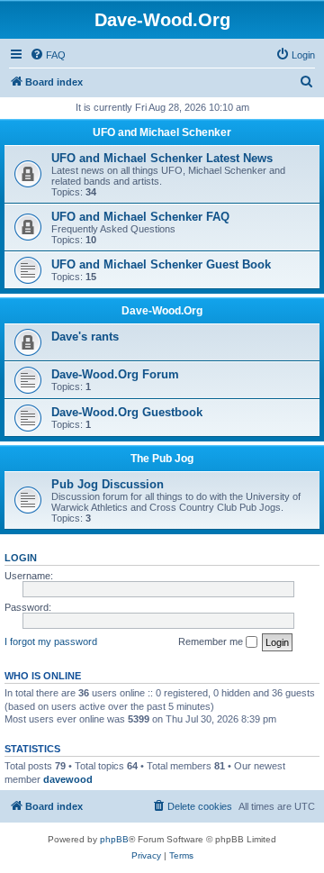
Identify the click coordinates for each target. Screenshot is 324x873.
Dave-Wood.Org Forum (115, 374)
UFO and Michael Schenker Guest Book (161, 264)
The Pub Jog (162, 458)
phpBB (114, 839)
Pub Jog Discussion (107, 484)
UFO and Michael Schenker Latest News (162, 158)
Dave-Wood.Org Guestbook (126, 412)
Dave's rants (85, 336)
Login (20, 557)
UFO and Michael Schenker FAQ (140, 216)
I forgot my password (50, 641)
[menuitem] (48, 55)
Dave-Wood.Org (162, 311)
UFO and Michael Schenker (162, 132)
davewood (68, 779)
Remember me (212, 641)
